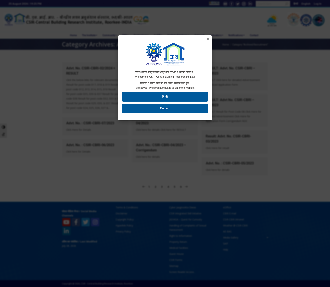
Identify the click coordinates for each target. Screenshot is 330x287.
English (165, 108)
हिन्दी (165, 96)
